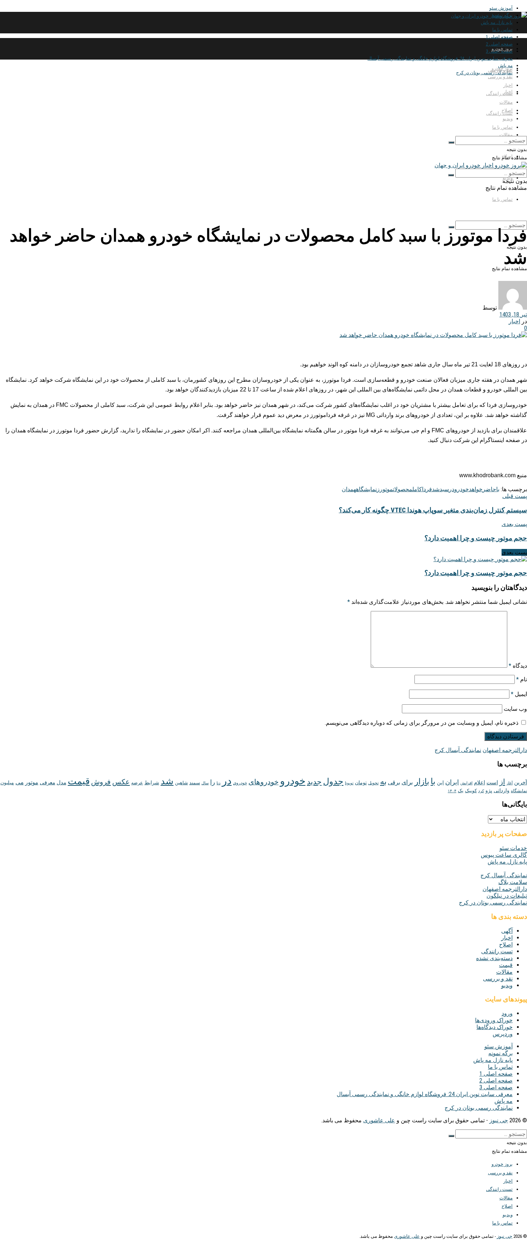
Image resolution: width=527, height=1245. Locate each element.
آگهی (507, 930)
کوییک (471, 790)
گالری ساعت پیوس (504, 854)
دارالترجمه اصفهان (505, 750)
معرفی (47, 782)
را (212, 782)
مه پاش (503, 1101)
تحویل (373, 782)
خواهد (476, 489)
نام (521, 679)
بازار (421, 781)
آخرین (520, 782)
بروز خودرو (502, 48)
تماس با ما (502, 29)
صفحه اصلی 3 (496, 1087)
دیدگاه (518, 665)
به (383, 781)
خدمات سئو (513, 848)
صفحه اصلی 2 (496, 1080)
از (502, 781)
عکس (121, 781)
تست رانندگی (499, 113)
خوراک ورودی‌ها (494, 1020)
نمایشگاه (366, 489)
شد (436, 489)
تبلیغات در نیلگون (506, 895)
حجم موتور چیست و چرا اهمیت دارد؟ (475, 573)
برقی (394, 782)
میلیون (7, 783)
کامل (417, 489)
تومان (361, 782)
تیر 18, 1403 (513, 314)
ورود (507, 1013)
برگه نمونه (500, 1053)
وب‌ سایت (515, 708)
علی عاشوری (379, 1120)
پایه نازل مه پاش (497, 22)
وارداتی (501, 790)
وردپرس (503, 1033)
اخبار (508, 85)
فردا (427, 489)
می (19, 782)
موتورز (385, 489)
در (451, 489)
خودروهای (263, 782)
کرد (481, 791)
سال (205, 783)
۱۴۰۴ (452, 791)
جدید (314, 781)
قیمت (79, 781)
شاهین (181, 782)
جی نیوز (498, 1120)
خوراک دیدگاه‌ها (494, 1027)
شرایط (151, 782)
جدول (333, 781)
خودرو (461, 489)
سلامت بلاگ (512, 882)
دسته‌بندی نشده (494, 958)
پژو (488, 790)
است (492, 783)
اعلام (479, 782)
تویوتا (349, 782)
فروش (101, 781)
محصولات (402, 489)
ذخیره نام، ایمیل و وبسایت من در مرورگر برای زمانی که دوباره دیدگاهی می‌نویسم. (421, 722)
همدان (349, 489)
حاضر (489, 489)
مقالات (506, 134)
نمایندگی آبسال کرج (458, 750)
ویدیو (508, 118)
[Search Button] (451, 142)
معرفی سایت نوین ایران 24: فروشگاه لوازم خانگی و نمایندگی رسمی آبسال (440, 58)
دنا (218, 782)
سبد (444, 489)
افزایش (466, 783)
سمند (194, 782)
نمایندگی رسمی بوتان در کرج (484, 72)
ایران (452, 782)
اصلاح (507, 110)
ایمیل (519, 694)
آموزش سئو (501, 8)
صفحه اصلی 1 (499, 36)
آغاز (510, 783)
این (440, 782)
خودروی (240, 782)
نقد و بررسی (500, 76)
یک (461, 790)
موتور (31, 782)
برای (407, 782)
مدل (61, 782)
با (497, 489)
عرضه (137, 782)
